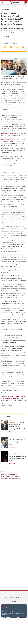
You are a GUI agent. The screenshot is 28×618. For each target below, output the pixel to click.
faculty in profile (15, 478)
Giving (14, 601)
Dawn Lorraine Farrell (7, 139)
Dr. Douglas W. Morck (7, 133)
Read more (12, 432)
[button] (6, 46)
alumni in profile (5, 478)
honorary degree (13, 474)
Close (24, 608)
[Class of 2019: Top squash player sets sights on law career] (4, 442)
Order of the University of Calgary (10, 476)
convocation (4, 474)
